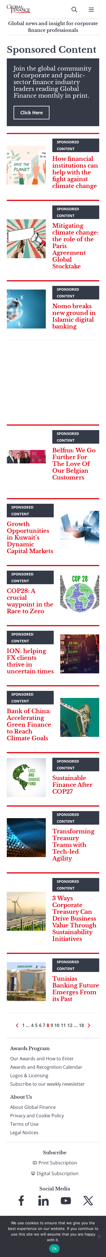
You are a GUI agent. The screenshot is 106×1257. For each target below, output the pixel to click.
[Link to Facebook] (21, 1200)
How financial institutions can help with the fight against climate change (75, 172)
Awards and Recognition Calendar (46, 1067)
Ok (54, 1248)
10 (56, 1025)
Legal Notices (24, 1132)
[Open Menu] (91, 9)
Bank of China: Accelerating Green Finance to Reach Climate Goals (29, 725)
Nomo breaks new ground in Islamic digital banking (74, 316)
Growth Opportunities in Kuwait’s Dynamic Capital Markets (30, 538)
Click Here (31, 113)
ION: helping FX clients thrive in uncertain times (30, 661)
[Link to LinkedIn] (43, 1200)
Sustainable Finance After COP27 (72, 785)
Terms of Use (24, 1124)
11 (63, 1025)
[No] (99, 1236)
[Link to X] (88, 1200)
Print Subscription (57, 1163)
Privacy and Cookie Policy (37, 1116)
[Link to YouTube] (66, 1200)
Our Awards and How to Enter (42, 1058)
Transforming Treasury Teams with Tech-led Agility (73, 845)
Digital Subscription (58, 1173)
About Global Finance (33, 1107)
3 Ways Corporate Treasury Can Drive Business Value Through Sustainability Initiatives (74, 918)
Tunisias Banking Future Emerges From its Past (75, 988)
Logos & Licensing (29, 1075)
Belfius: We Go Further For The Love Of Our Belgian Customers (74, 464)
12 (69, 1025)
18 (81, 1025)
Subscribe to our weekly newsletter (47, 1084)
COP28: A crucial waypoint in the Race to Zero (30, 601)
